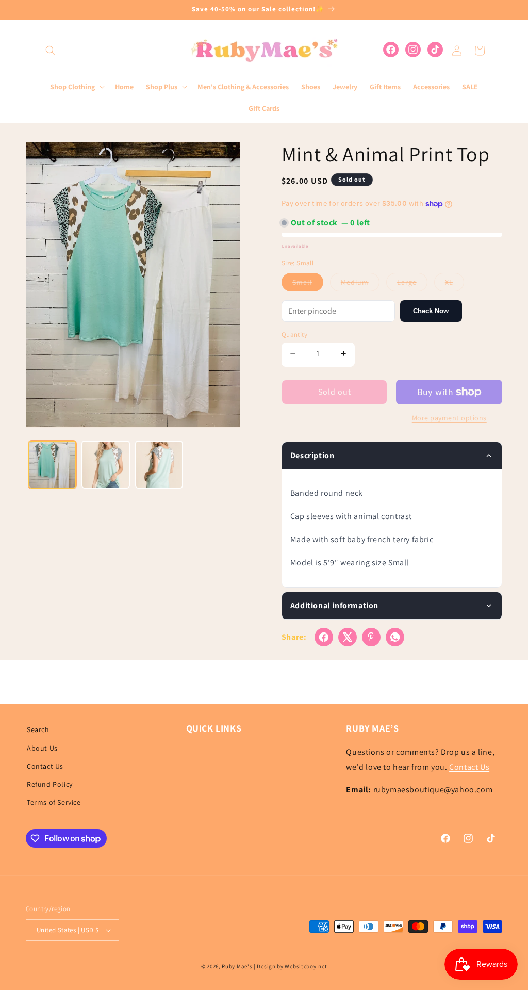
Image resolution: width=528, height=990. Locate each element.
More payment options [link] (449, 418)
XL (454, 284)
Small (307, 284)
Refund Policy (50, 784)
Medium (360, 284)
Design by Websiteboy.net (292, 966)
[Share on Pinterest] (371, 637)
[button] (50, 50)
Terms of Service (54, 802)
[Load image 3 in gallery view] (159, 465)
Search (38, 729)
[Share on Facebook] (324, 637)
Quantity (294, 334)
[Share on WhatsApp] (395, 637)
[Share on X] (347, 637)
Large (412, 284)
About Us (42, 748)
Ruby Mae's (237, 966)
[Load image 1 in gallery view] (52, 465)
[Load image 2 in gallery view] (105, 465)
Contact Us (45, 766)
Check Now (431, 311)
